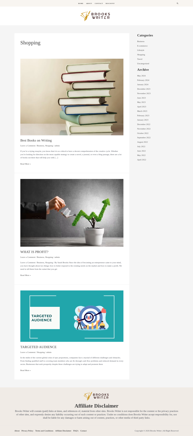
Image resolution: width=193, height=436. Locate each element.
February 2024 (143, 80)
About (89, 3)
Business (40, 146)
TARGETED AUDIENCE (38, 347)
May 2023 (141, 102)
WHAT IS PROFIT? (34, 252)
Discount (110, 3)
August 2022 (142, 142)
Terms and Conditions (44, 431)
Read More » (25, 163)
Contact (99, 3)
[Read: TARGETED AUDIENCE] (71, 316)
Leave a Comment (27, 146)
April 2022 (141, 160)
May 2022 (141, 155)
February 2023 (143, 116)
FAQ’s (75, 431)
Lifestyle (140, 50)
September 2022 (144, 138)
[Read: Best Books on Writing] (71, 97)
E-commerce (142, 46)
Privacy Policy (27, 431)
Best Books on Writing (36, 140)
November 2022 (144, 129)
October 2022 (142, 133)
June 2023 (141, 98)
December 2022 (143, 124)
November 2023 (144, 93)
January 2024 (142, 84)
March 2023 (142, 111)
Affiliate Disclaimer (63, 431)
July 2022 (141, 146)
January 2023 (142, 120)
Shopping (49, 146)
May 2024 (141, 76)
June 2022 (141, 151)
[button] (178, 3)
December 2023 (143, 89)
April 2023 (141, 107)
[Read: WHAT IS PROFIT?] (71, 213)
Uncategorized (143, 63)
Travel (139, 59)
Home (81, 3)
